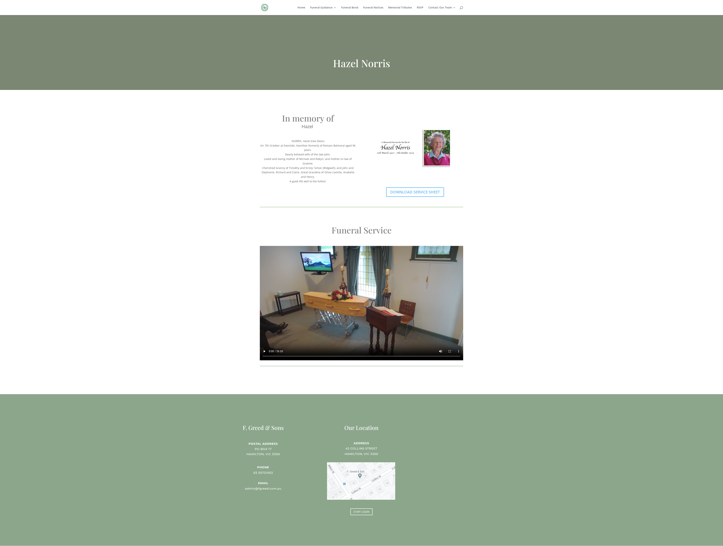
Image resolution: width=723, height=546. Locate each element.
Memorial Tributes (400, 7)
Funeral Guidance (321, 7)
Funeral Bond (349, 7)
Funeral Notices (373, 7)
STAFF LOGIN (361, 511)
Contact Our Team (440, 7)
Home (301, 7)
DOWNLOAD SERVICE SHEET (415, 192)
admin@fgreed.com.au (263, 488)
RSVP (420, 7)
